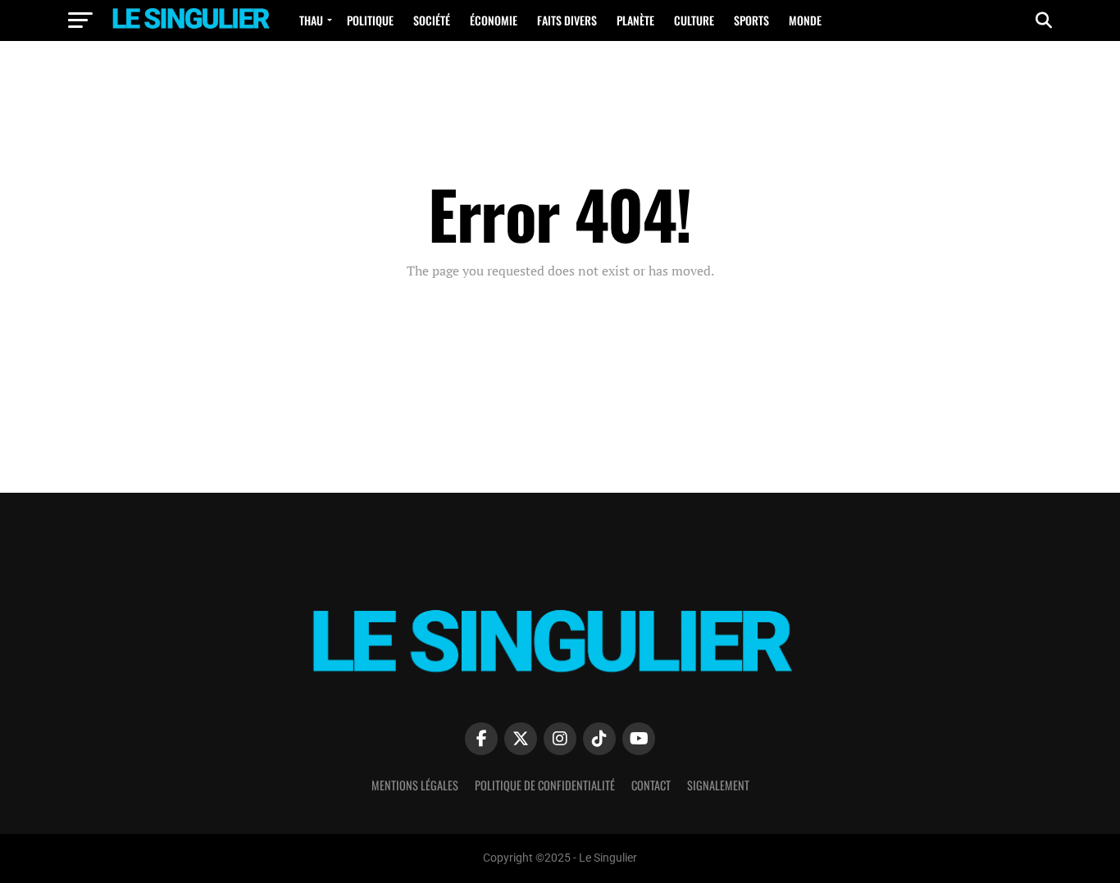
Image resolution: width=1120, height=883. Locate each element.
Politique (370, 20)
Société (431, 20)
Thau (311, 20)
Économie (493, 20)
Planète (635, 20)
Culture (694, 20)
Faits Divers (567, 20)
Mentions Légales (414, 785)
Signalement (718, 785)
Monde (805, 20)
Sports (751, 20)
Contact (651, 785)
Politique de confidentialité (545, 785)
